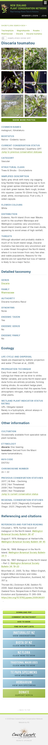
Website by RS (24, 722)
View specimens (24, 673)
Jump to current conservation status (19, 494)
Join (44, 15)
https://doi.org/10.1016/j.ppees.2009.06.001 (23, 597)
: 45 (23, 541)
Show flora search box (14, 26)
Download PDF (24, 612)
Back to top (24, 710)
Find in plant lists (24, 627)
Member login (30, 15)
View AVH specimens (24, 683)
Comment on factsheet (24, 617)
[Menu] (45, 2)
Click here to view (24, 644)
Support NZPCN (24, 693)
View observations (24, 634)
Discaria (5, 283)
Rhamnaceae (7, 292)
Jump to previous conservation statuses (21, 152)
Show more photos (24, 120)
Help (42, 145)
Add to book (23, 622)
